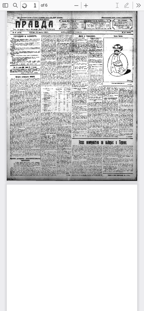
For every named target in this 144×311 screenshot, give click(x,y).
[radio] (117, 5)
